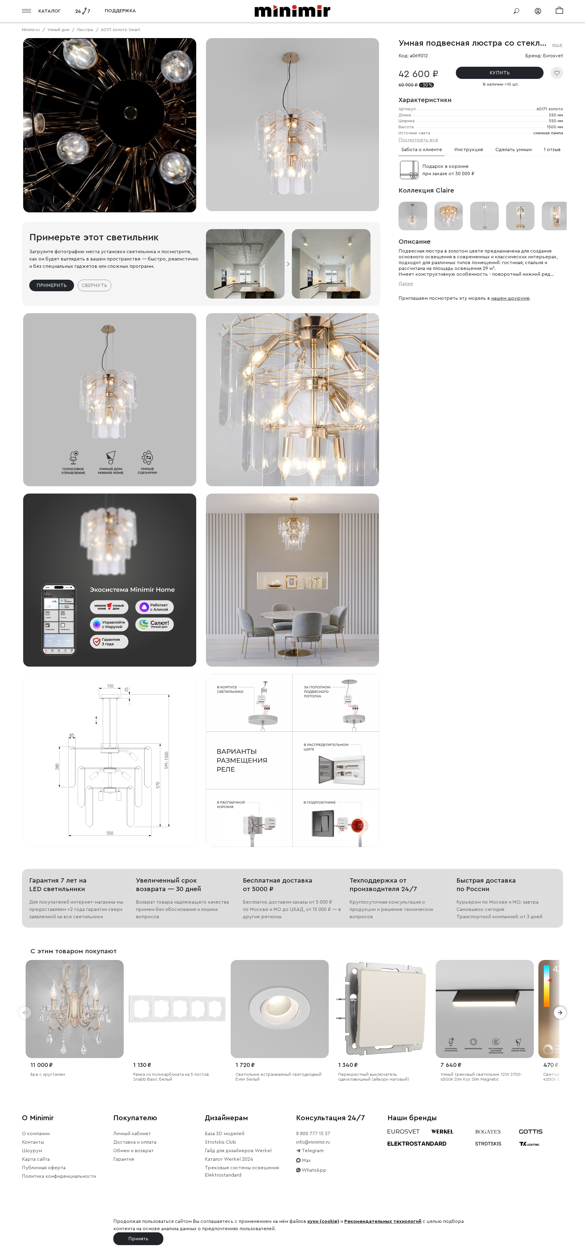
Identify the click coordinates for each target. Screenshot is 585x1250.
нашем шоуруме (510, 298)
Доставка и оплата (134, 1142)
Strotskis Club (220, 1142)
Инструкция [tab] (468, 149)
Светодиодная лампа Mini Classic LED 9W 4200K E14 (175, 1077)
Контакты (33, 1142)
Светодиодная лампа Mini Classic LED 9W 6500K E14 (277, 1077)
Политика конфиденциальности (59, 1176)
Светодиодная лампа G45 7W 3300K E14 (481, 1074)
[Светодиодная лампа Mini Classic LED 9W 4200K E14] (177, 1009)
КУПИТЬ (500, 72)
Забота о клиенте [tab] (421, 149)
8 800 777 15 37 (313, 1133)
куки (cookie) (323, 1221)
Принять (138, 1238)
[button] (25, 1013)
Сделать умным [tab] (513, 149)
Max (306, 1160)
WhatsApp (313, 1170)
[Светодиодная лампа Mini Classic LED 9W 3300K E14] (75, 1009)
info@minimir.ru (313, 1142)
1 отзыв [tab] (552, 149)
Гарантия (123, 1159)
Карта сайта (36, 1159)
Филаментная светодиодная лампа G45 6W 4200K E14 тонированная (382, 1077)
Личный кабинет (132, 1133)
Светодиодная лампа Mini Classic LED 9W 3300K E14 (72, 1077)
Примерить (52, 285)
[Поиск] (516, 11)
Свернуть (94, 285)
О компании (36, 1133)
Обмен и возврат (133, 1150)
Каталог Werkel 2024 (229, 1159)
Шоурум (32, 1150)
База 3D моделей (224, 1133)
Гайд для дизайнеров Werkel (238, 1150)
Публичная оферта (44, 1167)
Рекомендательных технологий (382, 1221)
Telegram (312, 1150)
